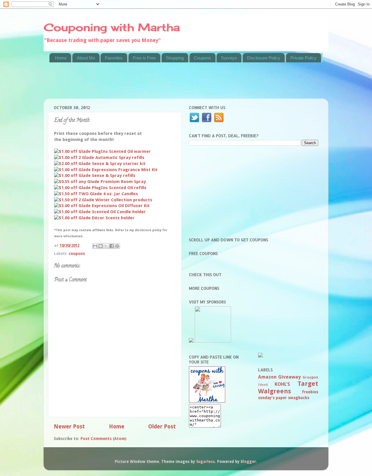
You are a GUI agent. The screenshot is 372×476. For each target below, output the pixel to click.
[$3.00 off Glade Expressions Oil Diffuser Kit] (102, 205)
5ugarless (205, 461)
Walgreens (274, 391)
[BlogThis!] (100, 246)
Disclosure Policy (263, 57)
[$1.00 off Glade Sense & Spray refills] (94, 175)
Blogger (248, 461)
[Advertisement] (155, 84)
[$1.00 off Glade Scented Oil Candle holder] (100, 211)
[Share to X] (106, 246)
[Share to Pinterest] (117, 246)
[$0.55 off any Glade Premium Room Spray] (100, 181)
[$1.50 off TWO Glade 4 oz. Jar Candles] (96, 193)
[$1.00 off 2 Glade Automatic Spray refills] (99, 157)
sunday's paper (272, 397)
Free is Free (144, 57)
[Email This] (95, 246)
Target (308, 383)
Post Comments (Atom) (103, 438)
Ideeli (263, 385)
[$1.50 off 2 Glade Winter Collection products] (103, 199)
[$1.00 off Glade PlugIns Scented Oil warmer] (102, 151)
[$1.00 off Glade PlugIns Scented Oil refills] (100, 187)
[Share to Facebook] (112, 246)
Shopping (175, 57)
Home (61, 57)
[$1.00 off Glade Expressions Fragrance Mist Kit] (106, 169)
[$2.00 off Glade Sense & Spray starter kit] (100, 163)
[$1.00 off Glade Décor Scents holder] (94, 217)
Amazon (267, 377)
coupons (77, 253)
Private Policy (303, 57)
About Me (86, 57)
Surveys (229, 57)
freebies (310, 392)
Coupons (202, 57)
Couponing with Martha (112, 27)
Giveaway (289, 377)
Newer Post (69, 426)
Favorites (114, 57)
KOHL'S (282, 384)
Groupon (310, 377)
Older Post (162, 426)
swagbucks (298, 397)
